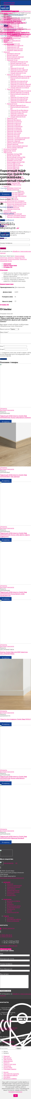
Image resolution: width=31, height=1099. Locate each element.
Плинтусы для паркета (15, 194)
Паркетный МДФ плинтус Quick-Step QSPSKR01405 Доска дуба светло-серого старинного (15, 534)
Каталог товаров (11, 11)
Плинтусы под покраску (15, 201)
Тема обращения (6, 969)
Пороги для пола (9, 212)
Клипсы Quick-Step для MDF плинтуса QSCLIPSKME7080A (14, 653)
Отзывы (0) (7, 267)
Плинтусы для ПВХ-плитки (16, 196)
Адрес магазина (8, 928)
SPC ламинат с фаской (15, 27)
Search (18, 1048)
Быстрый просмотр (7, 410)
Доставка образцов (7, 220)
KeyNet (14, 1045)
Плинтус (6, 186)
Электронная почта (7, 959)
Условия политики (15, 1092)
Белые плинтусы (13, 189)
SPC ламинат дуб (13, 24)
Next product (4, 27)
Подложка (7, 210)
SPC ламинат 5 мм (13, 18)
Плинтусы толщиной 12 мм (16, 202)
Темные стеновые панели (16, 217)
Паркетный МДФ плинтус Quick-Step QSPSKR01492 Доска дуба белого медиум (15, 416)
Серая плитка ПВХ (13, 183)
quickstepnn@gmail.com (8, 946)
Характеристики (10, 265)
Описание (7, 264)
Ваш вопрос (4, 974)
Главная (3, 11)
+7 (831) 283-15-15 (6, 935)
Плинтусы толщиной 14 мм (16, 204)
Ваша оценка (5, 329)
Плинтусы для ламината (15, 193)
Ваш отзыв (4, 332)
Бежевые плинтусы (14, 188)
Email (2, 349)
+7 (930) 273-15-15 (6, 936)
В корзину (5, 194)
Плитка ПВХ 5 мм (13, 168)
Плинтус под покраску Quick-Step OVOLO (15, 719)
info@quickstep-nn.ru (7, 1029)
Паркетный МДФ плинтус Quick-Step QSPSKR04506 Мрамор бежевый (13, 837)
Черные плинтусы (13, 209)
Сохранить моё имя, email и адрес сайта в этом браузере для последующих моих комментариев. (15, 354)
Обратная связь (5, 949)
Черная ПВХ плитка (14, 185)
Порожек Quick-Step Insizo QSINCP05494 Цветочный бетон (13, 22)
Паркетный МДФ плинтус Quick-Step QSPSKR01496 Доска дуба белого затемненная (13, 778)
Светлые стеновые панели (16, 215)
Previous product (6, 18)
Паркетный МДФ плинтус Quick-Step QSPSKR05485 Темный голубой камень (15, 33)
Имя (1, 238)
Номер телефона (6, 243)
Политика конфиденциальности (12, 878)
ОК (15, 1095)
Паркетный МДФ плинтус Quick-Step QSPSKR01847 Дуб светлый (13, 475)
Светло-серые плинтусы (15, 206)
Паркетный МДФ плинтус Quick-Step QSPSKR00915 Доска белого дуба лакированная (13, 593)
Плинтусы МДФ (13, 259)
